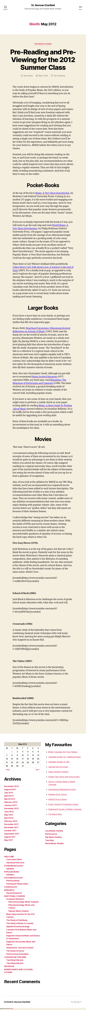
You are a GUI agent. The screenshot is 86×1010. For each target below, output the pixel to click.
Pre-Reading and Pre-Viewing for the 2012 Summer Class (43, 59)
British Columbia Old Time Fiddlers (62, 752)
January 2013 (10, 805)
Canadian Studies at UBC (59, 762)
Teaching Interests (14, 960)
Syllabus (10, 869)
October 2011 (10, 830)
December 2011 (11, 824)
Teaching (49, 840)
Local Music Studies (54, 831)
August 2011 (9, 837)
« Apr (7, 769)
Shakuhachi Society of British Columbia (64, 809)
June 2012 (9, 811)
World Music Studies (54, 843)
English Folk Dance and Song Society (64, 777)
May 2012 (8, 815)
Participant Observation (17, 884)
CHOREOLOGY (10, 887)
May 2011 (8, 840)
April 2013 (9, 796)
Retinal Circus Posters (57, 799)
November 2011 (11, 827)
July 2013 (8, 793)
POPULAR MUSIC (11, 872)
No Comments (59, 76)
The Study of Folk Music (17, 920)
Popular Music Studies (18, 911)
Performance (51, 834)
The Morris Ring (55, 814)
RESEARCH (9, 890)
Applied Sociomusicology (18, 926)
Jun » (37, 769)
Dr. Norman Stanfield (43, 5)
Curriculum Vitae (14, 859)
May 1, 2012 (43, 76)
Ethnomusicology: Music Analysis (23, 902)
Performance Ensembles (17, 954)
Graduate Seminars (15, 899)
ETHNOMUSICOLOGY (13, 866)
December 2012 (11, 808)
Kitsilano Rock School (57, 794)
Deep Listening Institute (58, 772)
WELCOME (9, 856)
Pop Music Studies (43, 44)
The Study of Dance (15, 951)
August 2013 (10, 789)
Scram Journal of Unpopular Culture (63, 804)
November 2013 (11, 786)
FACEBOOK (9, 966)
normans (29, 76)
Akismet (11, 1008)
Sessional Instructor (15, 862)
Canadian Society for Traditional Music (64, 757)
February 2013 (10, 802)
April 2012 (8, 818)
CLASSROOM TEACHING (15, 957)
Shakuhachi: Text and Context (19, 948)
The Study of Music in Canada (19, 923)
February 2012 (10, 821)
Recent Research (14, 893)
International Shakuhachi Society (62, 789)
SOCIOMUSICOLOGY (13, 878)
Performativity (13, 881)
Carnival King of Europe (58, 767)
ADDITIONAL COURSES (14, 896)
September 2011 (11, 834)
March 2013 (9, 799)
